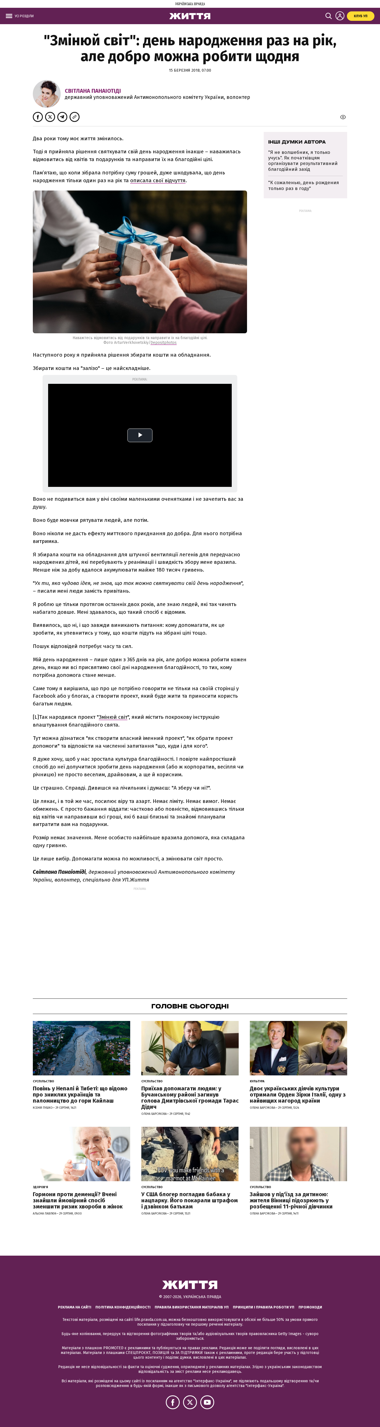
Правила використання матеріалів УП (192, 1307)
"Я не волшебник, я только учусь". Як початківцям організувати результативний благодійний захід (303, 160)
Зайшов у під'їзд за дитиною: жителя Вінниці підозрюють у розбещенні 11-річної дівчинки (291, 1200)
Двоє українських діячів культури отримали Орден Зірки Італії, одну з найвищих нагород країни (298, 1094)
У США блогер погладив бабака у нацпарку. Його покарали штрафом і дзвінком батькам (189, 1200)
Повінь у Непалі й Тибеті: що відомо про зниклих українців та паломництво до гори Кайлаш (80, 1094)
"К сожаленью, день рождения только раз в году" (303, 185)
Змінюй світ (113, 717)
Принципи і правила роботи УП (263, 1307)
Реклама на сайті (74, 1307)
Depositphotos (163, 342)
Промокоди (310, 1307)
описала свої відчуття (158, 180)
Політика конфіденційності (122, 1307)
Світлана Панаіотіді (93, 90)
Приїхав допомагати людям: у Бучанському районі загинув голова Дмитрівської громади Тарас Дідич (190, 1097)
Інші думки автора (297, 142)
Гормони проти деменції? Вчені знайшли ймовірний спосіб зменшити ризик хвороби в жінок (78, 1200)
